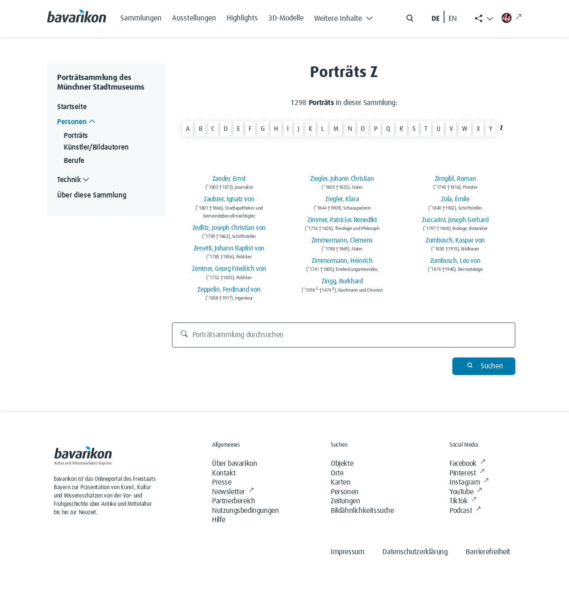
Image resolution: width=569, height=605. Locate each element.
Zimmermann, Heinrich (342, 261)
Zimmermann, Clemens (342, 240)
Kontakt (223, 473)
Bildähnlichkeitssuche (362, 511)
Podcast (460, 511)
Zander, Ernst (229, 178)
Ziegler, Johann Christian (342, 178)
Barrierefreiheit (488, 552)
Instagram (464, 482)
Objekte (342, 464)
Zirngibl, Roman (455, 178)
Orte (337, 473)
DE (435, 18)
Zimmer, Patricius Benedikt (342, 220)
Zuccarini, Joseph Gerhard (455, 220)
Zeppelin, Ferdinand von (228, 289)
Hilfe (218, 520)
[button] (345, 16)
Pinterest (462, 473)
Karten (341, 482)
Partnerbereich (233, 501)
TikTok (458, 501)
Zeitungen (345, 501)
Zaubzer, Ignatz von (229, 199)
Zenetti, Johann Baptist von (229, 248)
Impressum (347, 552)
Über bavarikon (234, 464)
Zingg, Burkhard (342, 281)
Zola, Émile (455, 199)
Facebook (463, 464)
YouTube (461, 492)
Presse (222, 482)
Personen (345, 492)
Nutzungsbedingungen (245, 511)
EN (453, 18)
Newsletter (228, 492)
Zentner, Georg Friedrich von (229, 268)
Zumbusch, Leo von (455, 261)
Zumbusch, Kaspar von (455, 240)
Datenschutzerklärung (414, 552)
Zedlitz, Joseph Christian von (229, 228)
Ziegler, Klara (342, 199)
